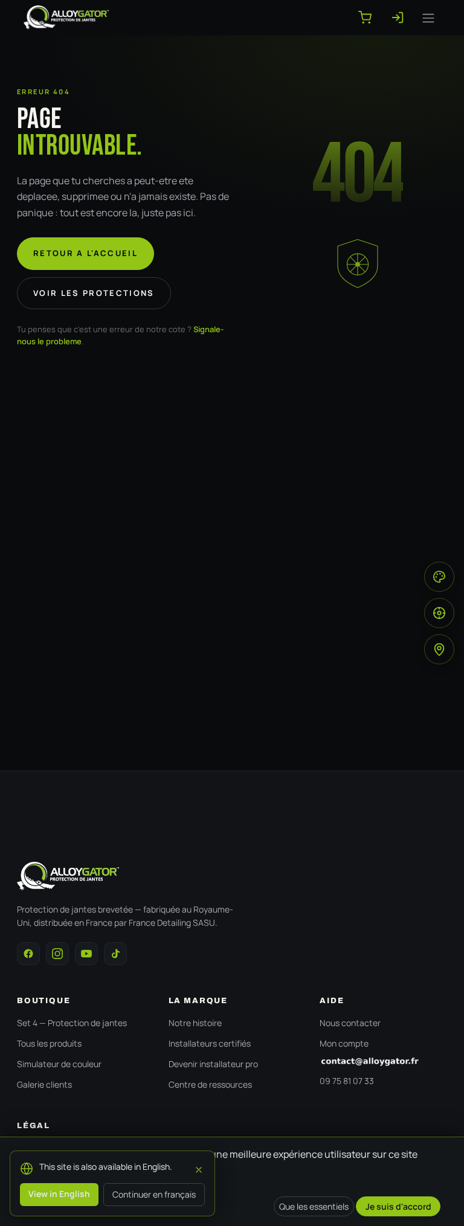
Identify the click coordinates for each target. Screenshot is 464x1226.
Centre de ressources (210, 1084)
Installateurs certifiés (210, 1043)
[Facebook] (28, 953)
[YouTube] (86, 953)
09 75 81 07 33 (347, 1080)
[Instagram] (57, 953)
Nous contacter (350, 1023)
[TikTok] (115, 953)
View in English (59, 1193)
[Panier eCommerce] (370, 17)
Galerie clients (44, 1084)
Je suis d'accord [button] (398, 1206)
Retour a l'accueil (85, 253)
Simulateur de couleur (59, 1064)
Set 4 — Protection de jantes (72, 1023)
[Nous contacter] (383, 1061)
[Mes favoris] (402, 17)
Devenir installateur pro (213, 1064)
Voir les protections (94, 292)
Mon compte (344, 1043)
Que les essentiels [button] (314, 1206)
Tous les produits (49, 1043)
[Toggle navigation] (428, 17)
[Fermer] (199, 1168)
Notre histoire (195, 1023)
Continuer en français (154, 1194)
